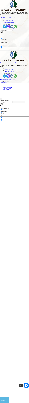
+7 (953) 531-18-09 (9, 20)
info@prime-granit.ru (9, 22)
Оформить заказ (3, 82)
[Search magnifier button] (1, 32)
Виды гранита (6, 89)
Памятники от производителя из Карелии (9, 62)
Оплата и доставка (7, 88)
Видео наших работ (7, 87)
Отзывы (4, 84)
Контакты (5, 90)
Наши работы (6, 86)
